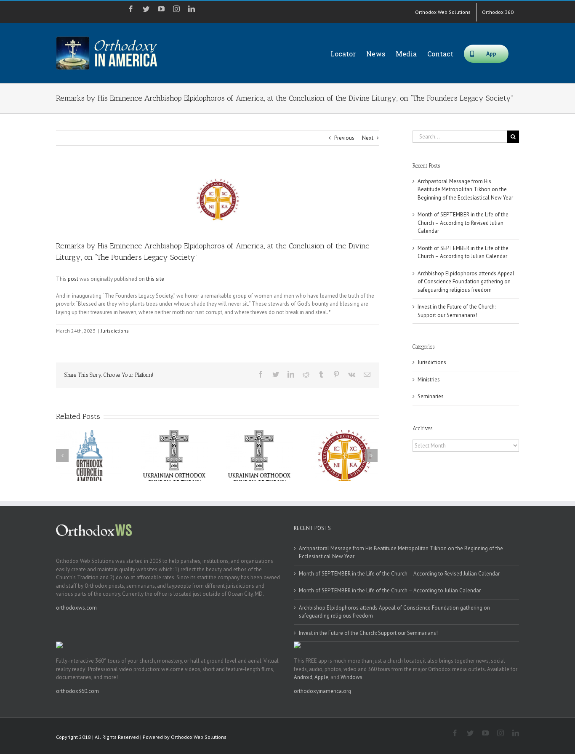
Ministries (429, 379)
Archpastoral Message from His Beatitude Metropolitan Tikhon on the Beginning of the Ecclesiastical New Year (465, 189)
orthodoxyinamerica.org (322, 691)
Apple (321, 677)
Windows (351, 677)
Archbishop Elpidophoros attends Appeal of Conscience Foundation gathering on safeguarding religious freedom (466, 281)
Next (367, 137)
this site (155, 278)
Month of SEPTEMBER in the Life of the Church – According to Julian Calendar (390, 590)
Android (303, 677)
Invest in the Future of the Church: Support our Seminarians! (368, 633)
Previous (344, 137)
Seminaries (431, 396)
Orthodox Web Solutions (198, 737)
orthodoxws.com (76, 607)
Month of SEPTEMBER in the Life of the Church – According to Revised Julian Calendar (463, 222)
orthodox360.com (77, 691)
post (73, 278)
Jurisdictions (115, 331)
